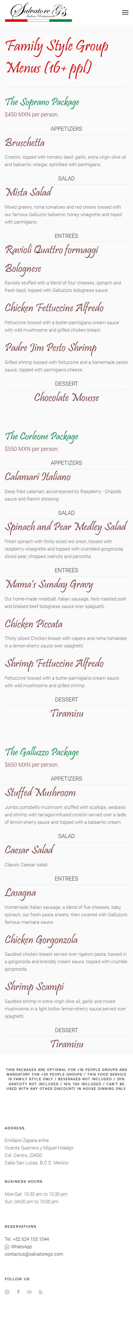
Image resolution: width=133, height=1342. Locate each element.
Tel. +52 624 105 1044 (27, 1239)
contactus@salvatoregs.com (34, 1254)
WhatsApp (21, 1246)
